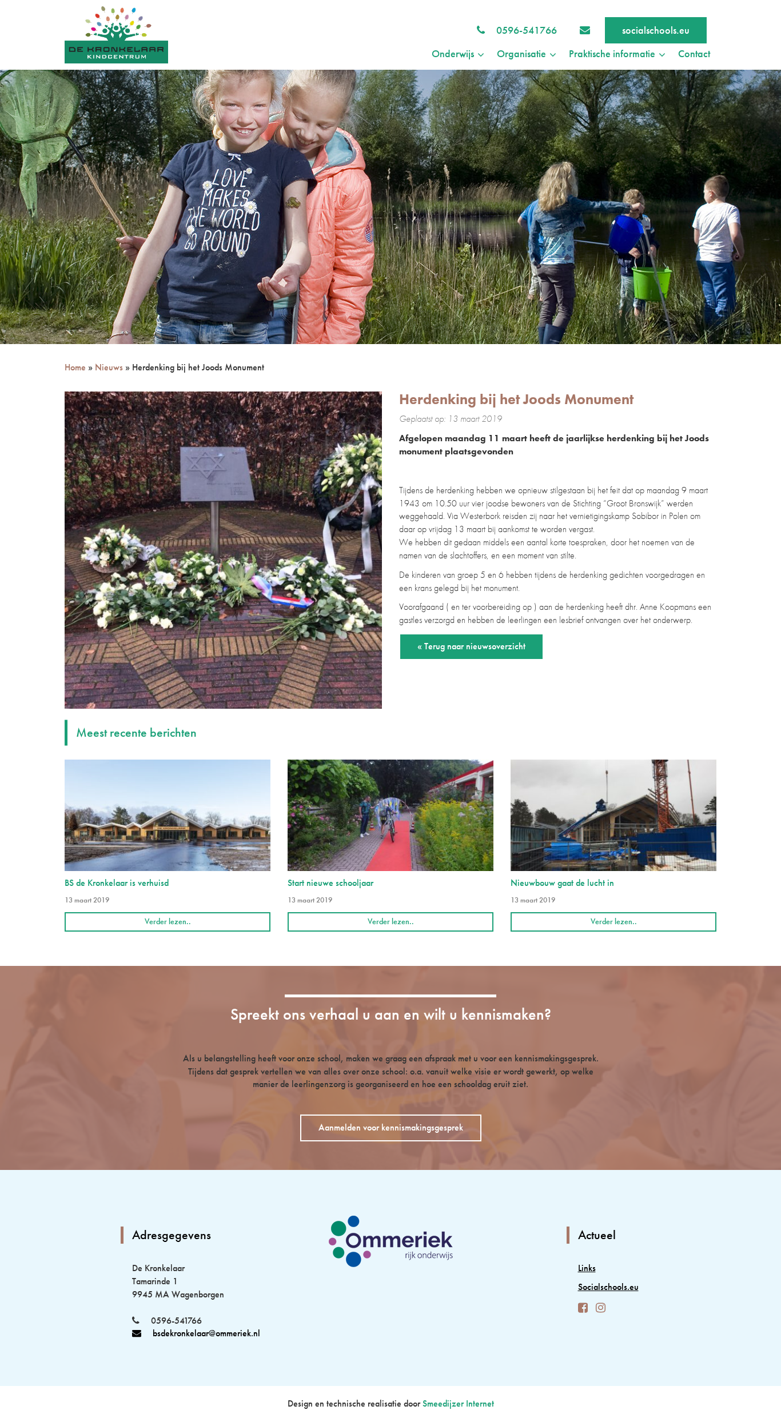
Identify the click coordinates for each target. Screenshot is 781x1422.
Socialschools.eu (608, 1287)
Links (587, 1268)
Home (75, 367)
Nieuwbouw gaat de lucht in (562, 883)
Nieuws (109, 367)
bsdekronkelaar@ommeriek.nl (206, 1333)
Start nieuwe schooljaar (330, 883)
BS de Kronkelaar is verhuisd (117, 883)
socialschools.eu (656, 30)
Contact (694, 53)
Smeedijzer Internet (458, 1403)
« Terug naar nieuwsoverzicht (471, 646)
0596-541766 (526, 30)
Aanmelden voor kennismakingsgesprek (390, 1127)
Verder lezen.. (168, 921)
